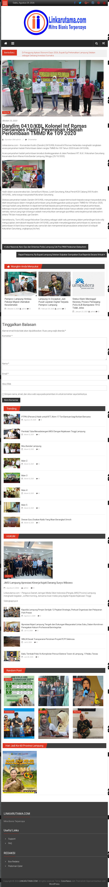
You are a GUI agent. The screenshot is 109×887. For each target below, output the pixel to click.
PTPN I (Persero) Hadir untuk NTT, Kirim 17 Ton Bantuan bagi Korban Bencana (56, 417)
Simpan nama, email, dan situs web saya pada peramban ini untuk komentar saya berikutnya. (45, 394)
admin (24, 309)
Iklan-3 (24, 475)
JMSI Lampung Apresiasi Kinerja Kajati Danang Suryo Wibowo (38, 582)
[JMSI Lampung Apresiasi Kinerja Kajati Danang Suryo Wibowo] (28, 560)
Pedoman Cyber (15, 866)
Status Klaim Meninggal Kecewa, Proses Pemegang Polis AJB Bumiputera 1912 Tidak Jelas (86, 303)
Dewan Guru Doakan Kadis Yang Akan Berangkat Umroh (46, 519)
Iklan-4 (24, 490)
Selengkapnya (10, 601)
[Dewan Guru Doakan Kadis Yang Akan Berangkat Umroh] (12, 522)
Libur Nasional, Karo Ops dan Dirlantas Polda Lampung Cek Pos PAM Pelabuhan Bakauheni (46, 247)
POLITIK (6, 112)
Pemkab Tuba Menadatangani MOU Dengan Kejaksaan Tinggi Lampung (53, 431)
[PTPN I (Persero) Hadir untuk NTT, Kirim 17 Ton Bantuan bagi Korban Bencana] (12, 419)
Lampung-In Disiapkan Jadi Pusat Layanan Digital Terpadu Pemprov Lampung (53, 302)
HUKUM (9, 576)
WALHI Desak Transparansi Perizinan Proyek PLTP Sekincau (48, 639)
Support (11, 839)
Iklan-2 (24, 461)
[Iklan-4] (12, 492)
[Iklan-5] (12, 507)
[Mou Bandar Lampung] (12, 448)
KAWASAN (9, 712)
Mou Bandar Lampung (31, 446)
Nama (5, 363)
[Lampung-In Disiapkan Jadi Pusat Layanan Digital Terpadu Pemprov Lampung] (54, 284)
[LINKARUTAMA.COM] (5, 43)
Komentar (7, 336)
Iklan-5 (24, 505)
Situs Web (6, 384)
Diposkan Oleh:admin (12, 140)
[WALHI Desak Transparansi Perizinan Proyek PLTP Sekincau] (12, 641)
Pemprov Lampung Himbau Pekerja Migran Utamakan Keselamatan (18, 302)
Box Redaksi (13, 861)
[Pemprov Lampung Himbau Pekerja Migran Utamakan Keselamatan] (20, 284)
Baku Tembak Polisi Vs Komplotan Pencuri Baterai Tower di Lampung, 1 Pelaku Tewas (59, 654)
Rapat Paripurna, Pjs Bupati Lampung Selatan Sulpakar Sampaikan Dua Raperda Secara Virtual (60, 255)
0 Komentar (32, 140)
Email (5, 374)
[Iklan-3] (12, 477)
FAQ (10, 843)
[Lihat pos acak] (103, 43)
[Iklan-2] (12, 463)
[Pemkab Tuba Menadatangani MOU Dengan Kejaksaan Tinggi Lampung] (12, 433)
